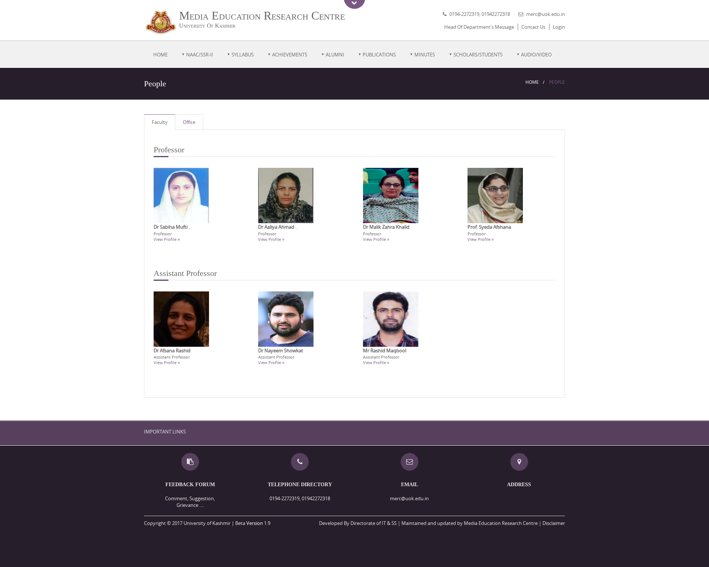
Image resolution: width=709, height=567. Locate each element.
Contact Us (533, 27)
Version (254, 523)
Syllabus (243, 54)
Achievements (289, 54)
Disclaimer (553, 523)
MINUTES (424, 54)
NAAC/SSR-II (199, 54)
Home (160, 54)
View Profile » (167, 239)
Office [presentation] (189, 122)
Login (559, 27)
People (557, 82)
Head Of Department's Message (479, 27)
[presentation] (159, 122)
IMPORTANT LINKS (165, 431)
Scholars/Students (478, 54)
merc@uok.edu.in (545, 14)
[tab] (159, 122)
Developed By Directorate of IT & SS (358, 523)
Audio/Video (536, 54)
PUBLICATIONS (379, 54)
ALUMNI (335, 54)
